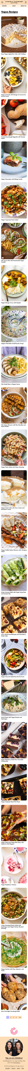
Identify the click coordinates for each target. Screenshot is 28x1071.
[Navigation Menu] (25, 2)
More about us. (16, 1062)
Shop (14, 6)
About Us (23, 6)
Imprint (18, 1068)
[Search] (2, 2)
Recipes (4, 6)
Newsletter (7, 1068)
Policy (23, 1068)
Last (20, 1017)
